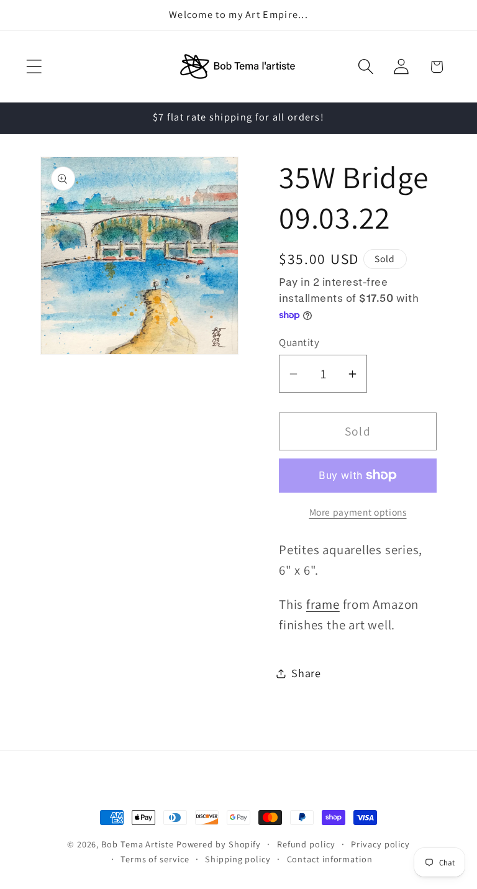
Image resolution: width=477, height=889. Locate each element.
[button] (34, 66)
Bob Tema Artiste (137, 844)
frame (323, 604)
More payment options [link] (358, 512)
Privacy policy (380, 844)
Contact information (330, 859)
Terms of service (154, 859)
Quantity (299, 342)
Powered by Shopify (218, 844)
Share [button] (306, 672)
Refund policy (306, 844)
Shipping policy (238, 859)
